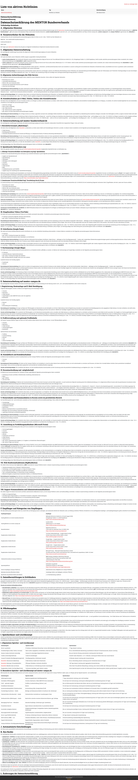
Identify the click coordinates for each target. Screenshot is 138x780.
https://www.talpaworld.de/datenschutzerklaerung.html (59, 561)
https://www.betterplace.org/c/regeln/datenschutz (36, 178)
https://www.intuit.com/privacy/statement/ (56, 531)
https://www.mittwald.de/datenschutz (55, 519)
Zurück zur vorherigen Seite (130, 4)
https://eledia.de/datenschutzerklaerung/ (56, 525)
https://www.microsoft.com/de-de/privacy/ (56, 554)
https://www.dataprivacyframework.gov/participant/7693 (23, 591)
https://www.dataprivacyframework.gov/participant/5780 (29, 595)
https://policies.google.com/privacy (54, 536)
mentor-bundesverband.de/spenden (32, 149)
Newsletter (22, 128)
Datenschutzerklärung (69, 777)
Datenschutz (61, 30)
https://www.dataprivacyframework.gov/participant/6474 (73, 601)
